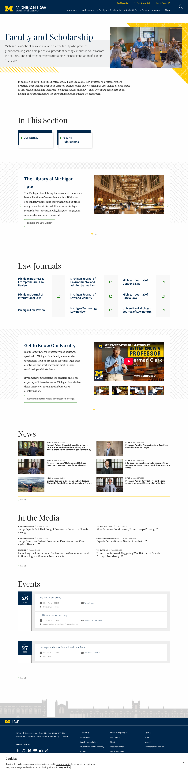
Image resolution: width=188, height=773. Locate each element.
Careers (83, 751)
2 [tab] (96, 233)
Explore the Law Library (39, 223)
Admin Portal (161, 3)
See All (23, 500)
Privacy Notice (63, 767)
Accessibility (150, 742)
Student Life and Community (92, 747)
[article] (101, 602)
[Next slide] (167, 205)
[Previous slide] (21, 205)
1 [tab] (92, 233)
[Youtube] (35, 750)
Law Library (115, 737)
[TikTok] (46, 750)
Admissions (85, 737)
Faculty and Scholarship (90, 742)
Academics (84, 733)
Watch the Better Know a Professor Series (49, 398)
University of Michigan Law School (21, 7)
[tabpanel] (94, 202)
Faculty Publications (71, 140)
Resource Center (117, 747)
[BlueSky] (29, 750)
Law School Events (117, 751)
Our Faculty (31, 138)
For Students (122, 3)
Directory (114, 742)
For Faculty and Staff (141, 3)
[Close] (184, 763)
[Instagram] (23, 750)
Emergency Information (154, 747)
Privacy (148, 737)
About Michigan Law (118, 733)
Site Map (148, 733)
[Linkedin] (41, 750)
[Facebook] (17, 750)
